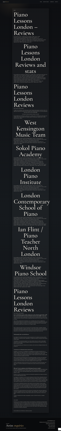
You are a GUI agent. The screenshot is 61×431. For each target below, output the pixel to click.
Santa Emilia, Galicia (52, 426)
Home (41, 1)
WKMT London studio (51, 425)
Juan (6, 1)
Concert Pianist (46, 1)
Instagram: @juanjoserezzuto (50, 423)
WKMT (40, 315)
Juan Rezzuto (20, 369)
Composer (52, 1)
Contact (56, 1)
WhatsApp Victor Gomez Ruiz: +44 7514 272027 (47, 422)
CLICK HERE (35, 112)
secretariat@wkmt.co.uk (51, 420)
